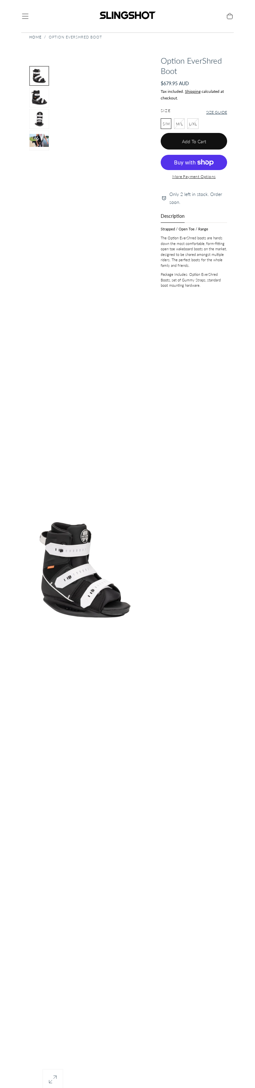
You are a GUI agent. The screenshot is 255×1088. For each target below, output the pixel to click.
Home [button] (35, 37)
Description (173, 216)
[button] (25, 16)
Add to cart (194, 141)
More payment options (194, 176)
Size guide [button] (216, 112)
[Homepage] (127, 16)
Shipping (193, 91)
